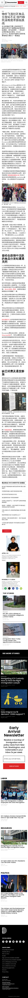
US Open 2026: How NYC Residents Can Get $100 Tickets (13, 861)
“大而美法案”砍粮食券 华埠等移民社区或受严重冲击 (13, 523)
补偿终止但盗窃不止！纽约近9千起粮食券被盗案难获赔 (14, 501)
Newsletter (6, 637)
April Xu (4, 39)
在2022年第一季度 (10, 289)
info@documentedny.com (8, 983)
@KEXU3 (4, 560)
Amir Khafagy (4, 804)
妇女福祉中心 (6, 319)
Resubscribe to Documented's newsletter (11, 959)
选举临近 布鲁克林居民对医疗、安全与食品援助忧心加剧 (14, 518)
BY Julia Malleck (6, 643)
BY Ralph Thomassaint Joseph (8, 685)
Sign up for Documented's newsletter (10, 957)
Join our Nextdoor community (9, 963)
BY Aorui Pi (5, 618)
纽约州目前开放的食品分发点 (9, 494)
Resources (3, 676)
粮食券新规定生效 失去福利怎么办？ (11, 515)
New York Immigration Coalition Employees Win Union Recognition (12, 801)
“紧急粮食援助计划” (13, 175)
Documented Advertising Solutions (10, 988)
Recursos (5, 611)
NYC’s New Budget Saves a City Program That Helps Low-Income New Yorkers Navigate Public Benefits (12, 895)
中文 (21, 6)
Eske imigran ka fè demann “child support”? (13, 713)
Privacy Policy (5, 972)
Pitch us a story (5, 953)
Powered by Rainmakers (14, 996)
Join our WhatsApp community (9, 961)
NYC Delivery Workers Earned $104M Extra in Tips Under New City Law (13, 817)
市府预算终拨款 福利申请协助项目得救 (12, 491)
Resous (3, 710)
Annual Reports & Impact (8, 949)
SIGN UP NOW (14, 766)
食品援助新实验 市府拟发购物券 (10, 497)
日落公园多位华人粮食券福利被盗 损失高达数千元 (14, 511)
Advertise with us (6, 951)
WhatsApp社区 (6, 335)
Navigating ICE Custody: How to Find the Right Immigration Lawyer (12, 680)
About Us (4, 970)
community (7, 531)
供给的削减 (8, 430)
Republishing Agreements (8, 968)
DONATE (21, 2)
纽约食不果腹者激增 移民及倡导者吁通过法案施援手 (14, 487)
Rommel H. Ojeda (8, 40)
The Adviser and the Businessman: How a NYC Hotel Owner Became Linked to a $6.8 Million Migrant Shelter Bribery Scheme (13, 910)
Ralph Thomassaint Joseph (7, 849)
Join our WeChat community (9, 965)
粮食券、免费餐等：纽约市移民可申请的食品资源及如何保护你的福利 (13, 506)
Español (17, 6)
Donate (4, 955)
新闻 (3, 11)
